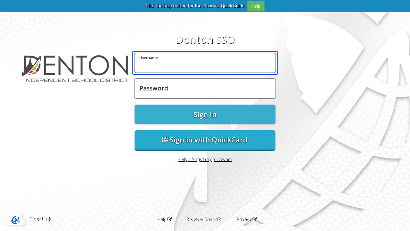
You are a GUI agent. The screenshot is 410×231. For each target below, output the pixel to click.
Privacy (243, 219)
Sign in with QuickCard (208, 139)
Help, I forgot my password (205, 159)
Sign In (205, 114)
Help (161, 219)
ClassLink (40, 218)
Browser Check (201, 219)
